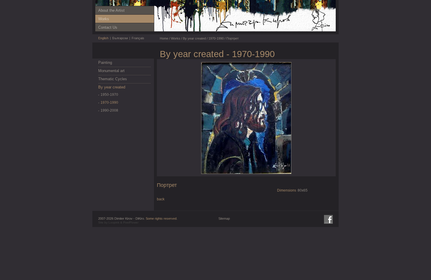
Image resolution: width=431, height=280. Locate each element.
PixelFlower (130, 222)
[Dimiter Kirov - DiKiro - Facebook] (328, 219)
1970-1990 (109, 102)
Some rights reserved (161, 218)
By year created (111, 87)
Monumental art (111, 71)
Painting (105, 62)
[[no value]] (273, 32)
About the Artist (111, 10)
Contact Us (107, 27)
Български (120, 38)
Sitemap (224, 218)
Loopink (113, 222)
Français (138, 38)
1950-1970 (109, 95)
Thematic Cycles (112, 79)
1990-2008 (109, 110)
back (160, 199)
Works (103, 19)
